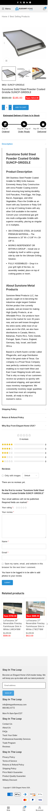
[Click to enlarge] (6, 60)
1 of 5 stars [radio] (17, 508)
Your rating (7, 508)
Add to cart (20, 107)
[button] (4, 43)
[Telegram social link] (30, 2)
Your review (8, 512)
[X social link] (20, 2)
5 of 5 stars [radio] (26, 508)
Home (4, 16)
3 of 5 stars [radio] (21, 508)
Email (5, 552)
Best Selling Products (20, 16)
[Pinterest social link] (24, 2)
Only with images (13, 475)
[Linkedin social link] (27, 2)
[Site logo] (24, 8)
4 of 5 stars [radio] (23, 508)
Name (5, 541)
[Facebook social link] (17, 2)
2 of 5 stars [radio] (19, 508)
